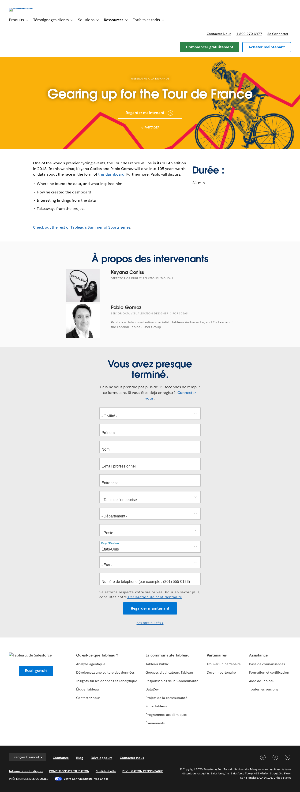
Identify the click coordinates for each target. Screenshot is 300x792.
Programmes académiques (166, 715)
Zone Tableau (156, 706)
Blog (79, 758)
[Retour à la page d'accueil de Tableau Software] (26, 7)
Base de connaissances (267, 664)
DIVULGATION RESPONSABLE (142, 771)
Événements (155, 723)
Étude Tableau (87, 689)
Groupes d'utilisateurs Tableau (169, 672)
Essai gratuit (36, 670)
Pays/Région (110, 543)
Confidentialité (106, 771)
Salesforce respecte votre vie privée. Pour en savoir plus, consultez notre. (150, 594)
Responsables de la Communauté (172, 681)
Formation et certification (269, 672)
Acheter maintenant (266, 47)
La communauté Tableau (167, 655)
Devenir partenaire (221, 672)
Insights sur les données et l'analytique (106, 681)
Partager (151, 127)
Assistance (258, 655)
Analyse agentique (90, 664)
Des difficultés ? (150, 623)
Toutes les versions (263, 689)
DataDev (152, 689)
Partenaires (217, 655)
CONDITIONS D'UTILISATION (69, 771)
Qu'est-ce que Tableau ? (97, 655)
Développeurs (101, 758)
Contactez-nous (219, 34)
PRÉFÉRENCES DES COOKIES (28, 779)
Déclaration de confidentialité (154, 597)
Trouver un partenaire (224, 664)
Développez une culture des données (105, 672)
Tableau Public (157, 664)
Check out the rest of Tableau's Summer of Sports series (81, 227)
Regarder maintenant (145, 112)
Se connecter (277, 34)
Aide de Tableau (261, 681)
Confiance (61, 758)
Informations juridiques (26, 771)
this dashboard (111, 174)
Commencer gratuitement (209, 47)
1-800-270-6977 (249, 34)
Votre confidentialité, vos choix (86, 779)
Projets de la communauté (166, 698)
